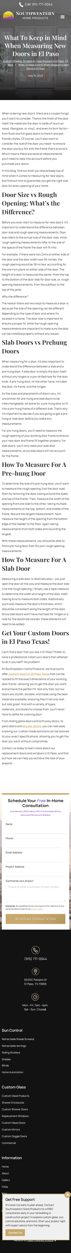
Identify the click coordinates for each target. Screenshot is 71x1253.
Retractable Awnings (14, 1045)
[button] (63, 17)
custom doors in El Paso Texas (29, 674)
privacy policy (37, 909)
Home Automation (12, 1072)
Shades (6, 1059)
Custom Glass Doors (13, 1122)
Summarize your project (20, 881)
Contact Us (15, 1232)
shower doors (32, 726)
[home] (28, 16)
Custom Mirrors (11, 1129)
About (5, 1173)
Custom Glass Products (15, 1095)
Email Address (14, 852)
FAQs (5, 1186)
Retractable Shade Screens (18, 1039)
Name (9, 824)
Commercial (9, 1143)
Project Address (15, 866)
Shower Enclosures (13, 1102)
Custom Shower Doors (15, 1109)
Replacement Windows (15, 1116)
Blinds (5, 1065)
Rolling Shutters (11, 1052)
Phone (10, 838)
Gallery (6, 1180)
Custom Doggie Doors (14, 1136)
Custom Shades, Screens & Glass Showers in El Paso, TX (35, 61)
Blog (10, 64)
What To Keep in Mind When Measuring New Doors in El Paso (43, 66)
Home (5, 1166)
